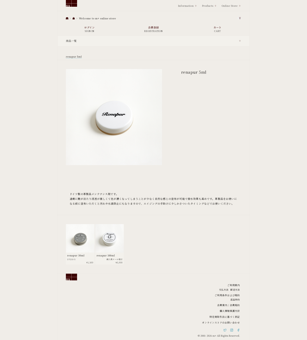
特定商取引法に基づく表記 (224, 316)
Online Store (230, 5)
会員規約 (235, 305)
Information (186, 5)
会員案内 (222, 305)
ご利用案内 (233, 285)
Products (207, 5)
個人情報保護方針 (230, 311)
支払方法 (223, 289)
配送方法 (235, 289)
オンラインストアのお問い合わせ (221, 322)
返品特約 (235, 299)
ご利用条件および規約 (227, 295)
